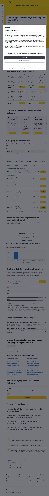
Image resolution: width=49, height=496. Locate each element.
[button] (24, 57)
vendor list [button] (9, 42)
